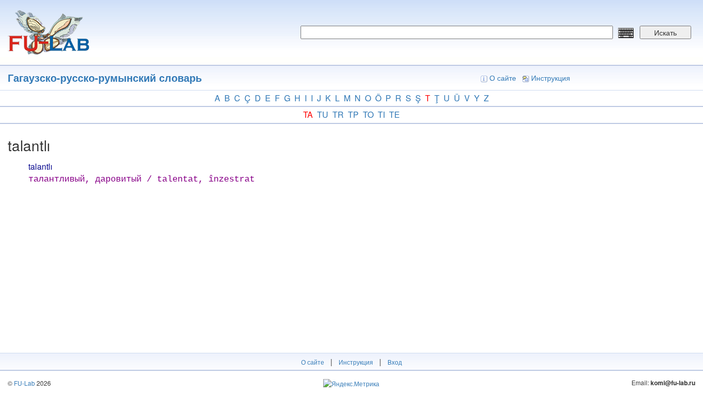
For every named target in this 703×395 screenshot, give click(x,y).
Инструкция (550, 78)
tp (353, 114)
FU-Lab (24, 383)
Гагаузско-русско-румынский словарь (105, 77)
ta (308, 114)
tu (322, 114)
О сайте (502, 78)
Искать (665, 32)
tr (338, 114)
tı (381, 114)
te (394, 114)
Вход (395, 361)
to (368, 114)
